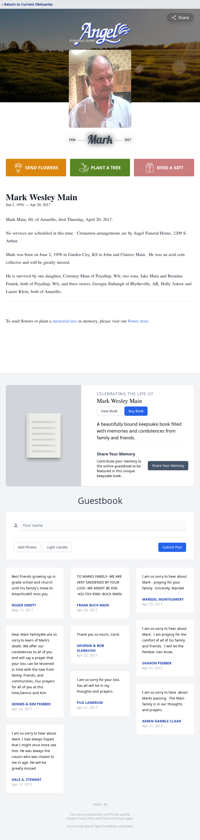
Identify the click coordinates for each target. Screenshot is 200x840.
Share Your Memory (168, 465)
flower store (138, 321)
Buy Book (136, 411)
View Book (109, 411)
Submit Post (172, 547)
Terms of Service (113, 818)
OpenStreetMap (105, 826)
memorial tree (64, 321)
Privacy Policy (86, 818)
